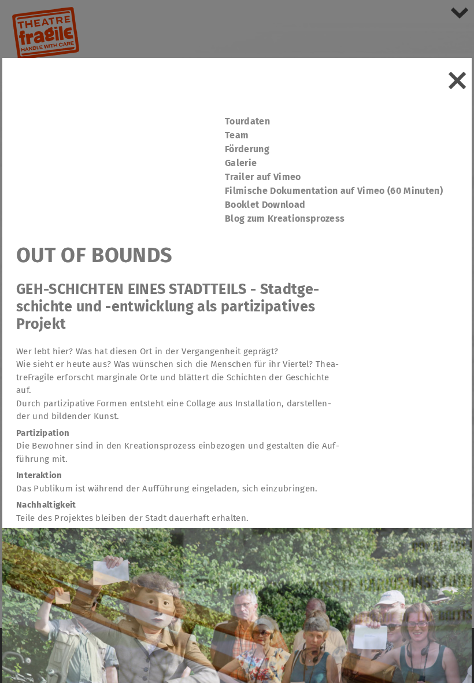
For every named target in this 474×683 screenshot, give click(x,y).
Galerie (241, 162)
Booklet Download (265, 204)
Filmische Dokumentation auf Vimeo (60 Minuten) (334, 190)
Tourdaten (247, 121)
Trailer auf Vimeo (263, 176)
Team (237, 135)
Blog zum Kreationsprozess (285, 218)
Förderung (247, 149)
